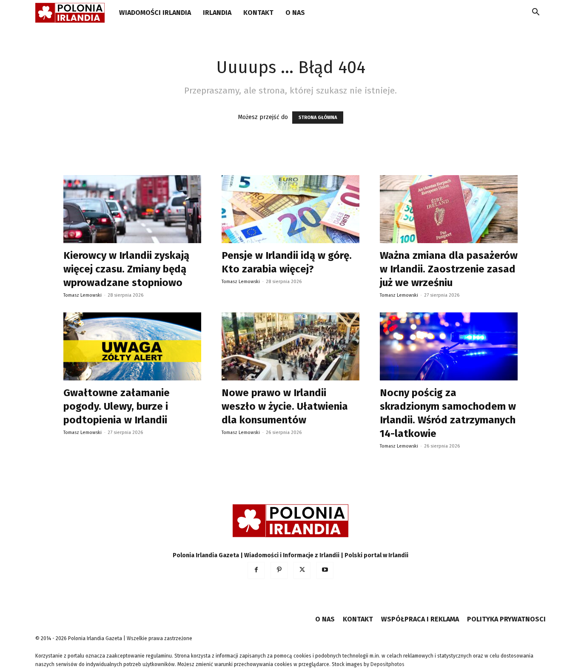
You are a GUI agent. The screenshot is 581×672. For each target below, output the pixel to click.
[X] (301, 570)
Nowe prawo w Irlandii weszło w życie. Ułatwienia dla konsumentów (285, 406)
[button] (535, 13)
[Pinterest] (279, 570)
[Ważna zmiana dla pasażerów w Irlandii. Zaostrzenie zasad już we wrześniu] (449, 209)
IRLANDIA (217, 13)
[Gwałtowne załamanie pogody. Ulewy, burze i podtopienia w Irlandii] (132, 346)
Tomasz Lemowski (82, 295)
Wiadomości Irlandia (155, 13)
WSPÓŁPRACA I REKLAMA (420, 619)
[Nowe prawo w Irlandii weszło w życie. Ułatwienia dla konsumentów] (290, 346)
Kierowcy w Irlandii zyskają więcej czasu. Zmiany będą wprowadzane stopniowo (126, 269)
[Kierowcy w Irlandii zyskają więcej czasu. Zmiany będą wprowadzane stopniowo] (132, 209)
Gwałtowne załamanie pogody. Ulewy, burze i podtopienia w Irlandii (116, 406)
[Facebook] (256, 570)
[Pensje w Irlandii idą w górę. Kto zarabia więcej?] (290, 209)
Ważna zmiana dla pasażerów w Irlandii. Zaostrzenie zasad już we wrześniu (449, 269)
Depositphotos (387, 664)
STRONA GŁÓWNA (318, 117)
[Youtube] (324, 570)
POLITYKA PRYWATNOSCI (506, 619)
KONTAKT (258, 13)
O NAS (295, 13)
